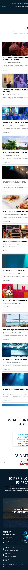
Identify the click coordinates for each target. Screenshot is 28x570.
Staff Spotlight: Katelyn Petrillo (14, 182)
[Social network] (3, 560)
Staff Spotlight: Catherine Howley (15, 389)
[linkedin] (8, 560)
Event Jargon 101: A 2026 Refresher (15, 241)
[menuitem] (14, 3)
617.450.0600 (9, 538)
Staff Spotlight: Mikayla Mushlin (15, 359)
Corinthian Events (7, 566)
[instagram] (6, 560)
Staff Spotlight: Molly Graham (14, 271)
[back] (17, 439)
